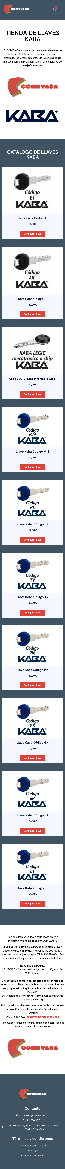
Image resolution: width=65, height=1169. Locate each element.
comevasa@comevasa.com (43, 1016)
